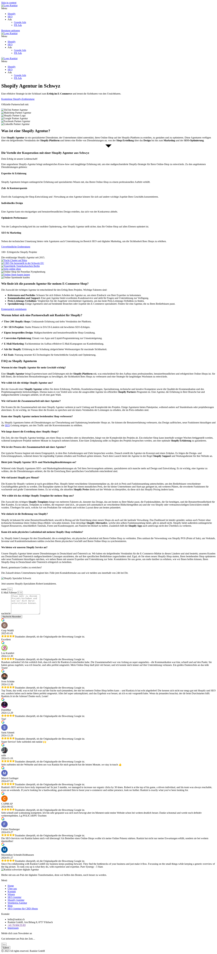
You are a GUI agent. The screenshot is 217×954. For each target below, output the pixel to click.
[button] (108, 8)
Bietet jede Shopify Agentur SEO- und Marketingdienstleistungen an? (38, 462)
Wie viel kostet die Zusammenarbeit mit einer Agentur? (31, 401)
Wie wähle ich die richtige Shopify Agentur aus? (27, 382)
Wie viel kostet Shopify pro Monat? (20, 477)
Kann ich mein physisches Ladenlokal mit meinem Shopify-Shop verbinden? (42, 532)
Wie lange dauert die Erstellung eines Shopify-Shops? (30, 431)
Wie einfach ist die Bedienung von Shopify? (24, 514)
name (4, 589)
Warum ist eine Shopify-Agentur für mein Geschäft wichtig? (33, 367)
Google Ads (20, 22)
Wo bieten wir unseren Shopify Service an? (24, 547)
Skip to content (8, 2)
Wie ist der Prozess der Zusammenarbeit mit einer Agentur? (33, 447)
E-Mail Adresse (9, 592)
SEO (10, 16)
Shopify (12, 13)
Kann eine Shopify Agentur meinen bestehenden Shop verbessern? (37, 416)
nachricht (6, 613)
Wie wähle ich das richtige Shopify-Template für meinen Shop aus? (37, 495)
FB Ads (18, 25)
